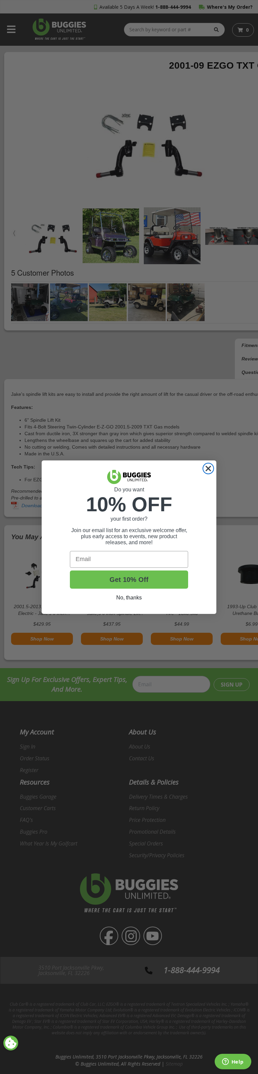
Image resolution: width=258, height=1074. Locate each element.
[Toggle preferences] (10, 1043)
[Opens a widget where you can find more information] (232, 1062)
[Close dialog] (208, 468)
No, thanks (129, 597)
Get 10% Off (129, 579)
